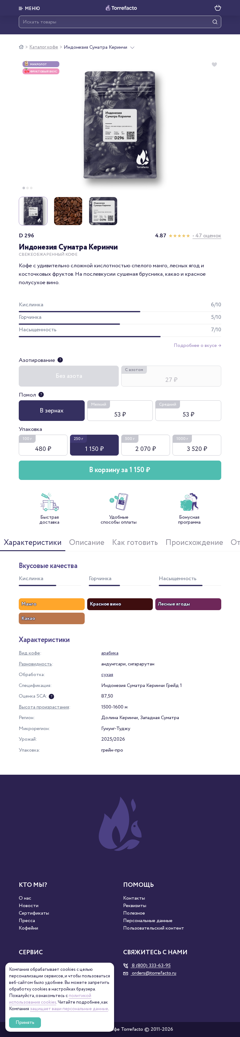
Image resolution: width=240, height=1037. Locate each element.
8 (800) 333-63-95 (151, 965)
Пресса (27, 920)
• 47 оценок (206, 236)
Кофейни (28, 928)
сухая (107, 674)
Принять (25, 1022)
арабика (109, 653)
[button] (29, 8)
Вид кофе (29, 653)
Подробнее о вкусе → (197, 345)
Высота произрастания (44, 707)
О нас (25, 898)
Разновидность (35, 664)
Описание (86, 542)
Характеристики (33, 542)
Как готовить (135, 542)
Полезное (134, 913)
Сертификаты (34, 913)
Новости (28, 905)
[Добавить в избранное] (214, 64)
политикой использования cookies (50, 999)
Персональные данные (147, 920)
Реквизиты (134, 905)
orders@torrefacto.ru (153, 973)
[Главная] (21, 47)
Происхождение (194, 542)
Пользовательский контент (153, 928)
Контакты (134, 898)
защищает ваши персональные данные (69, 1009)
